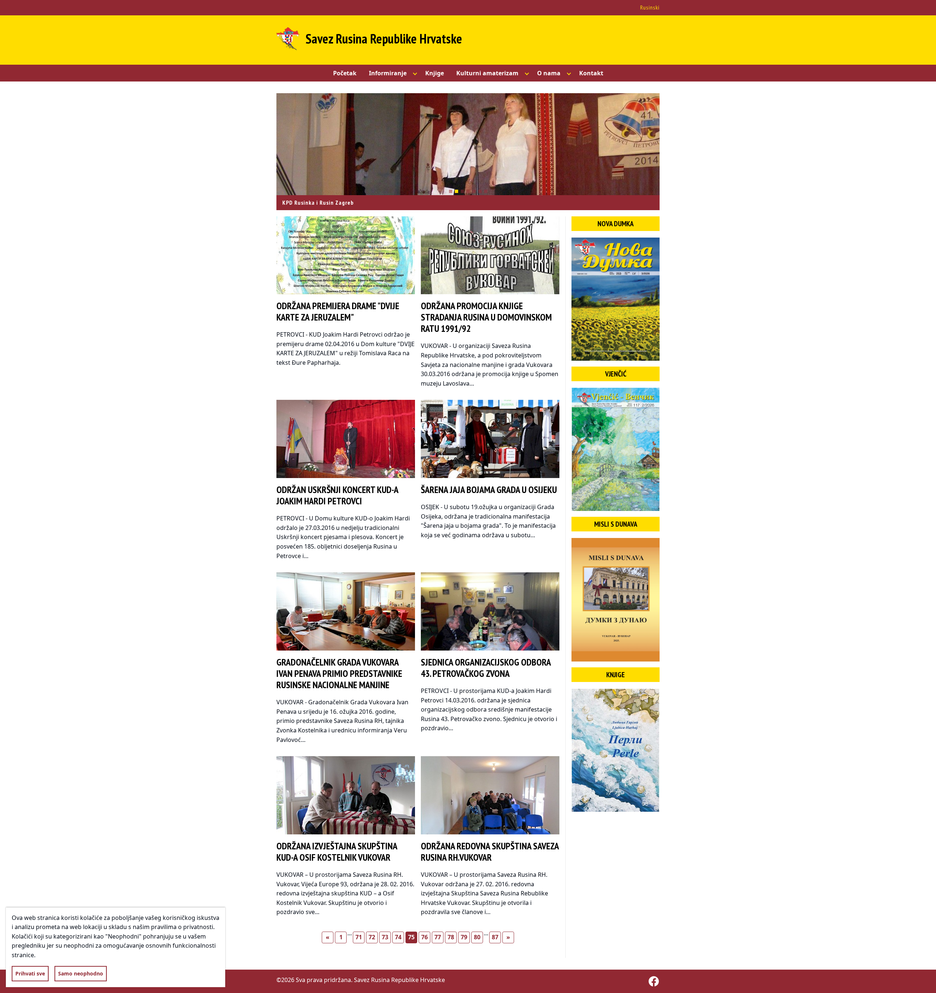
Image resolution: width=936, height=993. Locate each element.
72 (372, 937)
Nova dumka (615, 223)
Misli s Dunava (615, 524)
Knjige (434, 73)
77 (437, 937)
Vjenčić (615, 374)
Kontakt (591, 73)
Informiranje (388, 73)
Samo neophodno (80, 973)
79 (464, 937)
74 (398, 937)
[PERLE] (615, 750)
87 (495, 937)
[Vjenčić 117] (615, 449)
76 (424, 937)
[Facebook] (654, 981)
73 (385, 937)
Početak (344, 73)
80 (477, 937)
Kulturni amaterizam (487, 73)
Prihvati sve (30, 973)
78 (451, 937)
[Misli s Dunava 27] (615, 599)
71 (358, 937)
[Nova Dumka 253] (615, 299)
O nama (549, 73)
